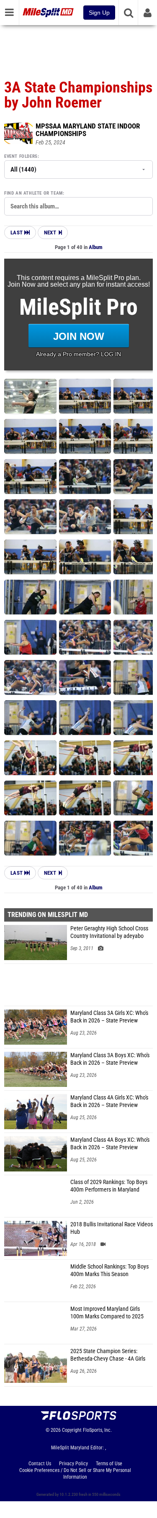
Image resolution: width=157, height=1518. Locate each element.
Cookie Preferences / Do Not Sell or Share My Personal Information (75, 1473)
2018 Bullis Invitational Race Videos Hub (111, 1228)
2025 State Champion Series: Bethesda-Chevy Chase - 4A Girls (107, 1355)
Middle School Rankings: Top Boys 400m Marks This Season (109, 1270)
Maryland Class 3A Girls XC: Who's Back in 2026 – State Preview (109, 1016)
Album (96, 247)
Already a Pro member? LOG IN (78, 354)
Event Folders (21, 156)
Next (50, 232)
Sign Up (99, 12)
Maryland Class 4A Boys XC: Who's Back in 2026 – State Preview (109, 1143)
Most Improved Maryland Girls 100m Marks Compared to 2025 (107, 1312)
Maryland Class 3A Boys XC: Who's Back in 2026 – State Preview (109, 1059)
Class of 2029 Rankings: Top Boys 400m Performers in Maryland (108, 1186)
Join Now (78, 336)
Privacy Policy (73, 1464)
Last (17, 232)
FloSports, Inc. (97, 1430)
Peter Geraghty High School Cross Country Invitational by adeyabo (109, 932)
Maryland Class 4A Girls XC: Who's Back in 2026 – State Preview (109, 1101)
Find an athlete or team (33, 193)
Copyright (72, 1430)
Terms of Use (109, 1464)
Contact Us (39, 1464)
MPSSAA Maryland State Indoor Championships (88, 130)
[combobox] (78, 206)
